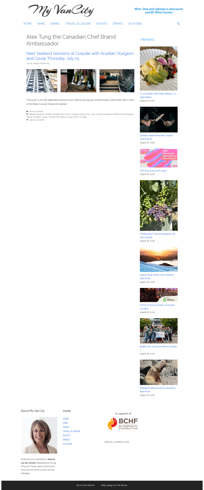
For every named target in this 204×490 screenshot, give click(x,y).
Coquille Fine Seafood (57, 117)
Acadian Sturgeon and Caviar (57, 114)
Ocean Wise (73, 117)
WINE (41, 23)
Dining (32, 111)
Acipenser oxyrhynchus (80, 114)
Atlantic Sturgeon (33, 117)
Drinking (39, 111)
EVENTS (101, 23)
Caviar (44, 117)
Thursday (83, 117)
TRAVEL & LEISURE (78, 23)
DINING (55, 23)
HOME (28, 23)
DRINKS (118, 23)
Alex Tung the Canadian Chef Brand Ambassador (112, 114)
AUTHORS (135, 23)
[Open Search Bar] (178, 23)
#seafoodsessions (36, 114)
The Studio (122, 485)
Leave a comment (36, 120)
